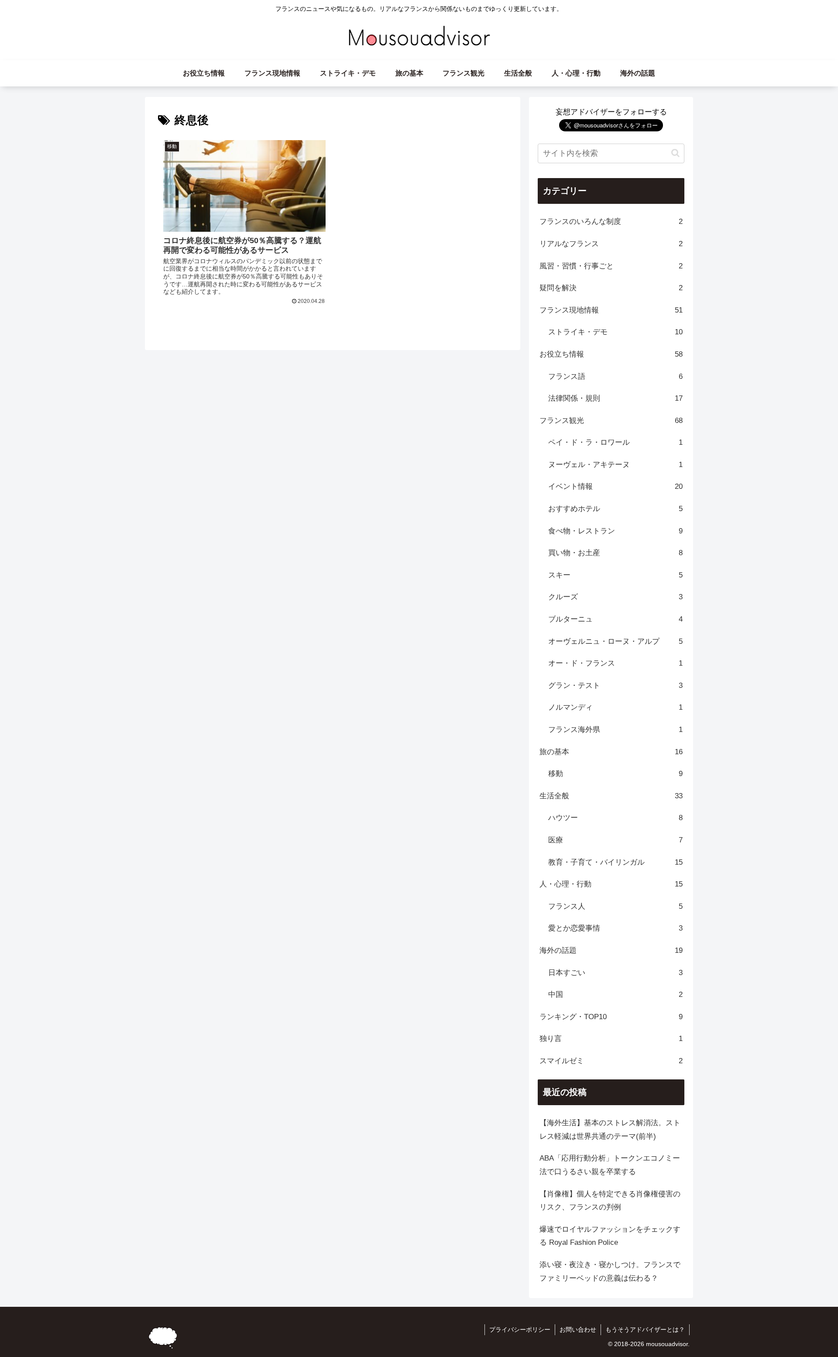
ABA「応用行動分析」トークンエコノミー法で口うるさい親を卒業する (609, 1165)
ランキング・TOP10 (611, 1017)
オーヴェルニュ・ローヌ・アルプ (615, 641)
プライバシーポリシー (519, 1329)
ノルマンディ (615, 707)
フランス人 (615, 906)
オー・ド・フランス (615, 663)
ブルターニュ (615, 619)
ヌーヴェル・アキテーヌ (615, 464)
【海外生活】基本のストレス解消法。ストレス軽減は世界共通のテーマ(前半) (609, 1130)
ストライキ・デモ (615, 332)
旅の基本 (611, 752)
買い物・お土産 (615, 553)
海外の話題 (611, 950)
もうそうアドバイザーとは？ (645, 1329)
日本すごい (615, 973)
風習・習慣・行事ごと (611, 266)
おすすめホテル (615, 509)
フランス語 (615, 376)
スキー (615, 575)
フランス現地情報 (611, 310)
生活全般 (611, 796)
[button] (675, 153)
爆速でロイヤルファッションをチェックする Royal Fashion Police (609, 1236)
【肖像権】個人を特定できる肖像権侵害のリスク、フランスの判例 (609, 1201)
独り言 (611, 1038)
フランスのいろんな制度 (611, 221)
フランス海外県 (615, 729)
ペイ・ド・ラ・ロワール (615, 442)
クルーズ (615, 597)
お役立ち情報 (611, 354)
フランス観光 (611, 420)
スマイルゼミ (611, 1061)
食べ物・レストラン (615, 531)
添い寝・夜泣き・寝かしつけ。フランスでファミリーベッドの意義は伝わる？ (609, 1271)
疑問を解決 (611, 288)
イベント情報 (615, 486)
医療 (615, 840)
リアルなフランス (611, 244)
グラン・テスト (615, 685)
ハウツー (615, 818)
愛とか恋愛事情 (615, 928)
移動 (615, 774)
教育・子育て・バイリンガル (615, 862)
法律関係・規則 (615, 398)
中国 (615, 994)
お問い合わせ (578, 1329)
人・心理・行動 (611, 884)
